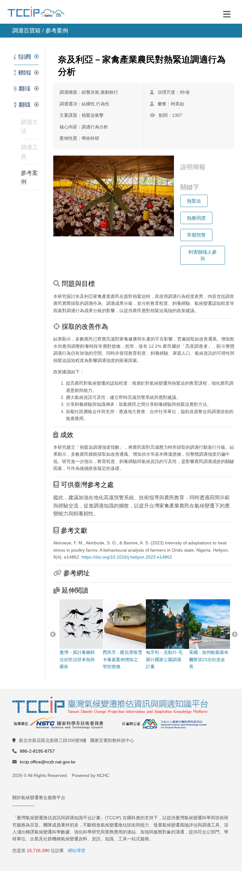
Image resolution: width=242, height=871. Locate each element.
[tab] (26, 57)
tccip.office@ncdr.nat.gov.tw (47, 761)
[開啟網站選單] (226, 13)
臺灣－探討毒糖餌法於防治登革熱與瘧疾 (77, 659)
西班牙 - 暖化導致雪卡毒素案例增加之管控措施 (122, 659)
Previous (53, 634)
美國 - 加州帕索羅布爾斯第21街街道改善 (208, 659)
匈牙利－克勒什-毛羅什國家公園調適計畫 (164, 659)
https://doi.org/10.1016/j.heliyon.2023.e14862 (127, 557)
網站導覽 (76, 850)
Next (235, 634)
